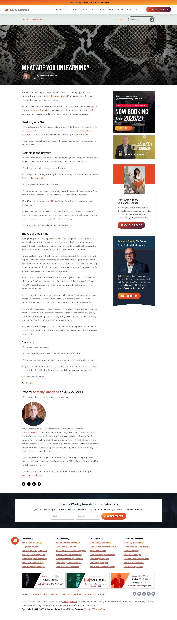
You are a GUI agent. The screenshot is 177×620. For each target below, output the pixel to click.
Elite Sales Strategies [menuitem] (132, 554)
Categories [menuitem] (120, 19)
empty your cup (32, 225)
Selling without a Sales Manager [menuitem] (136, 546)
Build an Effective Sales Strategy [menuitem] (69, 554)
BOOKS (121, 10)
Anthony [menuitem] (35, 594)
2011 (33, 383)
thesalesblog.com (29, 433)
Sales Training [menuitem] (96, 538)
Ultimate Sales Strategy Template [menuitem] (69, 558)
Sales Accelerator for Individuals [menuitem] (103, 546)
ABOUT (129, 10)
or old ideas (52, 201)
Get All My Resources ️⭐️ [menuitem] (134, 543)
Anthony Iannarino (48, 76)
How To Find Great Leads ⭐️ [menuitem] (33, 562)
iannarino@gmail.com (32, 475)
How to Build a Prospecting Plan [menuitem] (34, 550)
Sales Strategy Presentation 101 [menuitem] (68, 562)
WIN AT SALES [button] (62, 10)
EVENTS (112, 10)
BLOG (75, 10)
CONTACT (138, 10)
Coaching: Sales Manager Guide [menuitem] (136, 558)
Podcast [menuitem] (77, 594)
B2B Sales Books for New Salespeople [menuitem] (71, 550)
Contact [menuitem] (101, 594)
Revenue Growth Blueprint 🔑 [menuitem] (68, 543)
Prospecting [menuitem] (27, 538)
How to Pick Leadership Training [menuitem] (102, 566)
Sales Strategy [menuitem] (62, 538)
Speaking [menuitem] (66, 594)
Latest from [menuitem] (32, 19)
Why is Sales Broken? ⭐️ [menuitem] (32, 543)
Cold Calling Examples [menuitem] (99, 562)
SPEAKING (84, 10)
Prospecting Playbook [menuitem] (30, 546)
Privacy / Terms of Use (94, 609)
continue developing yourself (55, 96)
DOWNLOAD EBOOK (131, 225)
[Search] (152, 19)
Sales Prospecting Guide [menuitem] (99, 558)
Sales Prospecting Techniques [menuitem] (33, 566)
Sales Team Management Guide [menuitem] (102, 554)
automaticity (39, 178)
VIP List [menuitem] (54, 594)
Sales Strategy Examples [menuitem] (66, 546)
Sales (28, 383)
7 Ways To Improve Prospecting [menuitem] (34, 558)
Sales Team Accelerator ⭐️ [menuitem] (101, 543)
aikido (58, 239)
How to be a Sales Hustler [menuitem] (134, 562)
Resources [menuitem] (90, 594)
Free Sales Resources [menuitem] (133, 538)
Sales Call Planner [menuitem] (131, 550)
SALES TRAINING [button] (97, 10)
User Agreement (69, 602)
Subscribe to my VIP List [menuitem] (133, 566)
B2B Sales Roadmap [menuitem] (98, 550)
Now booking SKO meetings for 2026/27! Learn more (88, 2)
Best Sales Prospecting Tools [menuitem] (33, 554)
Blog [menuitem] (45, 594)
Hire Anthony (129, 296)
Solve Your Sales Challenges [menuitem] (67, 566)
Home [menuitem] (24, 594)
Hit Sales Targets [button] (157, 9)
